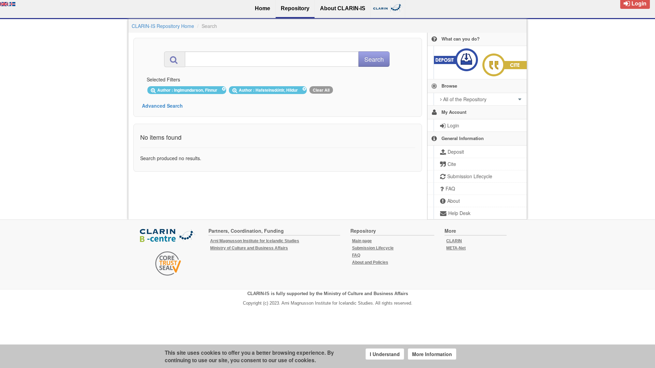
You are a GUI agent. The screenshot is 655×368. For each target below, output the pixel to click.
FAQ (356, 255)
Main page (362, 241)
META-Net (456, 248)
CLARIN (454, 241)
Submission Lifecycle (373, 248)
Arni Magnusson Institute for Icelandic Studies (254, 241)
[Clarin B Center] (168, 236)
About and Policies (370, 262)
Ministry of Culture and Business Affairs (249, 248)
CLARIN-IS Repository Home (163, 25)
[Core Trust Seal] (168, 263)
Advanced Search (162, 105)
